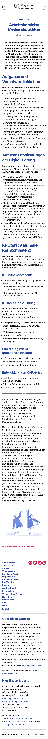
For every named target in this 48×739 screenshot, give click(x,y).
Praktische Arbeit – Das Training (11, 580)
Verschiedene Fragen (12, 594)
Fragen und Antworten (19, 734)
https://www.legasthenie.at (15, 701)
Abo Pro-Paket (9, 588)
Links (4, 606)
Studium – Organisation (8, 569)
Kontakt (5, 609)
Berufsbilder (8, 591)
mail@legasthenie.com (31, 666)
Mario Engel (27, 35)
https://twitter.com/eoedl (21, 718)
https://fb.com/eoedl (15, 724)
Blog (4, 603)
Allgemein (24, 19)
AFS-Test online (9, 562)
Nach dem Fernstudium (8, 598)
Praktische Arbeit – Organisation (11, 575)
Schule (5, 585)
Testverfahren (9, 565)
